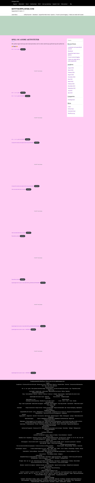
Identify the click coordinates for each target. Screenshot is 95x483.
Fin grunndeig (51, 478)
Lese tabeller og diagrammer (39, 439)
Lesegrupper (66, 473)
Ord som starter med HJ (44, 441)
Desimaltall (19, 407)
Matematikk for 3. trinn (30, 399)
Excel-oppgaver (49, 409)
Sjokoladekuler (78, 480)
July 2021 (70, 90)
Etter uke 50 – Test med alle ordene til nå (63, 471)
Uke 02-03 (75, 471)
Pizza (73, 480)
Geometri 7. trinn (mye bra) (38, 415)
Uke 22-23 (56, 473)
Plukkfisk (77, 448)
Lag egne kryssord (64, 460)
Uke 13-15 (36, 473)
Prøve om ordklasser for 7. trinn (72, 451)
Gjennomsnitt (47, 415)
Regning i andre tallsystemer (73, 424)
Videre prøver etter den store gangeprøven (52, 413)
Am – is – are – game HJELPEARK (18, 96)
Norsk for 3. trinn (49, 436)
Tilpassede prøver (39, 413)
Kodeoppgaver (66, 415)
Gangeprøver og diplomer (49, 410)
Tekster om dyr (39, 433)
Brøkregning (46, 403)
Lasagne (57, 481)
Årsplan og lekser (51, 474)
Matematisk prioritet (79, 415)
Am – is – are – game (16, 49)
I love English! (32, 391)
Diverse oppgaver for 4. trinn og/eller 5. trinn (35, 421)
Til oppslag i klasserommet (61, 474)
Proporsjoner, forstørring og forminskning (47, 424)
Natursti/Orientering (56, 467)
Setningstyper (54, 439)
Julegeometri (29, 415)
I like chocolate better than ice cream (18, 189)
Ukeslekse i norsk (22, 437)
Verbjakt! (55, 394)
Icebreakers (57, 458)
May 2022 (70, 79)
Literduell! (54, 422)
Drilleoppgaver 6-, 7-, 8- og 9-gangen (44, 411)
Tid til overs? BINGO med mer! (41, 474)
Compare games (49, 388)
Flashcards (55, 385)
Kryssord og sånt (60, 445)
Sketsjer (81, 448)
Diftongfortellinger (68, 445)
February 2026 (71, 72)
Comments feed (71, 111)
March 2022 (70, 81)
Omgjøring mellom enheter (49, 419)
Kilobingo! (47, 422)
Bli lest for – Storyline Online (58, 384)
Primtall (36, 424)
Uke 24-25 (61, 473)
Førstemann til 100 (37, 428)
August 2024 (71, 74)
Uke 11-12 (31, 473)
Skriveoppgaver (24, 441)
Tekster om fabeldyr (53, 434)
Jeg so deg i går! (43, 443)
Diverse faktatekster (63, 434)
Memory (75, 445)
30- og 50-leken (42, 467)
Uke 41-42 (37, 471)
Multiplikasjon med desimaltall (47, 418)
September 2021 (72, 88)
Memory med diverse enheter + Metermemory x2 (67, 422)
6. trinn (67, 400)
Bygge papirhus (22, 415)
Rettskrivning (51, 447)
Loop (70, 388)
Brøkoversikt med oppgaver (37, 403)
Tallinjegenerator (77, 428)
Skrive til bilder (77, 460)
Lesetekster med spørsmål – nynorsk (41, 434)
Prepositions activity (15, 236)
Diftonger (44, 437)
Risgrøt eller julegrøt (35, 481)
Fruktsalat (23, 478)
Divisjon (52, 406)
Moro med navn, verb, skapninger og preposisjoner (55, 451)
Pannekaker (52, 481)
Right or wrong (51, 389)
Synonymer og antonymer (70, 441)
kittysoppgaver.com (23, 9)
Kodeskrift (70, 434)
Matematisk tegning (29, 418)
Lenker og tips (45, 391)
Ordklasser (48, 439)
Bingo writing (49, 384)
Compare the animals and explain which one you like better (22, 142)
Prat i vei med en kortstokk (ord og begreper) (26, 445)
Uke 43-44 (42, 471)
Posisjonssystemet (30, 424)
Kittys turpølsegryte (25, 480)
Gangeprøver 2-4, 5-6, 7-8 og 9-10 (59, 411)
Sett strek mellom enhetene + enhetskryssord (34, 422)
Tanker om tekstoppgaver (49, 429)
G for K (62, 448)
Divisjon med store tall (30, 407)
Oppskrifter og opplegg (49, 477)
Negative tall (71, 418)
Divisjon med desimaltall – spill (60, 407)
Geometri (24, 414)
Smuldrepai (62, 478)
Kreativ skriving (39, 455)
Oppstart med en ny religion (60, 465)
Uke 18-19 (46, 473)
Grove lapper (60, 480)
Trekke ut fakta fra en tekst (63, 439)
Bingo (23, 394)
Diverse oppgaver (53, 403)
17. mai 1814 (51, 458)
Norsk (27, 4)
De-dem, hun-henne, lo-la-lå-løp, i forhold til (44, 445)
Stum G (62, 441)
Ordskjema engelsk (65, 396)
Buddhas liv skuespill (40, 465)
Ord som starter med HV (33, 441)
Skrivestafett (48, 456)
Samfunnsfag (33, 4)
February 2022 (71, 83)
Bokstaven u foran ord (37, 437)
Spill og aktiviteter (45, 426)
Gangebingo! (64, 413)
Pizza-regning (50, 404)
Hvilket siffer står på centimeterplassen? (53, 421)
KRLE (39, 4)
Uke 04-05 (80, 471)
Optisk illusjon (23, 424)
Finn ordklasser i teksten (52, 454)
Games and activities (49, 387)
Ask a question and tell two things (38, 388)
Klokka (61, 415)
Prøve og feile (63, 424)
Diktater (66, 448)
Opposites (68, 391)
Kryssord (24, 448)
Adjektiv (48, 443)
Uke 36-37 (27, 471)
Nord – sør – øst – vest (28, 460)
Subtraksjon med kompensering (32, 400)
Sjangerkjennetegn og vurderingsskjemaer (29, 456)
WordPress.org (71, 113)
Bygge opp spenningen (56, 456)
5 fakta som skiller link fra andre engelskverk (74, 60)
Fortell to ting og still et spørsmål (75, 456)
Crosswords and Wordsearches (76, 384)
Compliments (19, 384)
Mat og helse (64, 4)
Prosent (58, 424)
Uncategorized (71, 99)
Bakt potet (57, 478)
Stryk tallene (65, 428)
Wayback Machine (53, 462)
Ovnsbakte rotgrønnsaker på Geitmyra (73, 478)
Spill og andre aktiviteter (78, 473)
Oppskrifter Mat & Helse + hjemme (74, 54)
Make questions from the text (55, 391)
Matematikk (21, 4)
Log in (69, 106)
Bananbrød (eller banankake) (36, 480)
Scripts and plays (61, 394)
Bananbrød (70, 51)
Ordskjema (60, 454)
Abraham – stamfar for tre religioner (27, 465)
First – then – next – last (47, 385)
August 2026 (71, 68)
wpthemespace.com (59, 381)
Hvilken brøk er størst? (78, 403)
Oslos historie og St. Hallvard (39, 460)
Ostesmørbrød (29, 478)
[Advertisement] (47, 25)
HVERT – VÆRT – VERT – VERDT (53, 448)
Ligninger (72, 415)
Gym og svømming (46, 4)
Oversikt (74, 400)
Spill (54, 404)
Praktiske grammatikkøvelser (38, 392)
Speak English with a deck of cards (73, 394)
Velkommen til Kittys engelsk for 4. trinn (49, 470)
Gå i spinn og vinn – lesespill (64, 437)
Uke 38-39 (32, 471)
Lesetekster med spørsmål (46, 432)
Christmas (67, 384)
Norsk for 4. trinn (49, 440)
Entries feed (71, 108)
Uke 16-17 (41, 473)
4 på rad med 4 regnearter (27, 428)
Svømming (48, 467)
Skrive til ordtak (41, 456)
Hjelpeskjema (79, 407)
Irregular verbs (38, 391)
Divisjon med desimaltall (48, 407)
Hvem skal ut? (57, 460)
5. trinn (63, 400)
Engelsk (15, 4)
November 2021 (71, 86)
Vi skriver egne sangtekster (56, 443)
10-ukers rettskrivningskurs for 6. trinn (38, 448)
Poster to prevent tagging (74, 57)
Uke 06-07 (21, 473)
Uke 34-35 (22, 471)
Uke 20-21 (51, 473)
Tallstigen (71, 428)
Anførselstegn (71, 448)
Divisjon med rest (38, 407)
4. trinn (59, 400)
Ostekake (69, 481)
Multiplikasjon (51, 417)
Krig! (50, 422)
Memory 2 (40, 394)
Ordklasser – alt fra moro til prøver (49, 449)
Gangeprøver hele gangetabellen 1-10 (74, 411)
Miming (63, 391)
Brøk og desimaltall (49, 402)
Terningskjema (65, 456)
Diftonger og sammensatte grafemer (68, 444)
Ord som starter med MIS (55, 441)
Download (23, 49)
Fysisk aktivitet (70, 403)
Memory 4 (50, 394)
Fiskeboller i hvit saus (44, 481)
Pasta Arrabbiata (67, 480)
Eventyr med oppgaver (43, 458)
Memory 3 (45, 394)
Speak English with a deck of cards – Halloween (39, 396)
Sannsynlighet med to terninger (49, 425)
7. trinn (70, 400)
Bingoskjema (29, 437)
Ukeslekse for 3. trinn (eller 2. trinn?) (47, 400)
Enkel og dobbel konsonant (52, 437)
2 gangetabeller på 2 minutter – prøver (28, 411)
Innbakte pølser (63, 481)
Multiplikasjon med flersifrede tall (61, 418)
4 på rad (39, 418)
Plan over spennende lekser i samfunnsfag (39, 462)
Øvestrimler (79, 445)
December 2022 (71, 77)
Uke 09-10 (26, 473)
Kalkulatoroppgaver (55, 415)
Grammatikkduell (29, 394)
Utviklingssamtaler (64, 458)
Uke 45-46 (47, 471)
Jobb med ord (49, 452)
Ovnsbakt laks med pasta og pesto (50, 480)
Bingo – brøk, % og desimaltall (25, 403)
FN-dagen (21, 460)
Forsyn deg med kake (62, 403)
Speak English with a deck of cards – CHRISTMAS (21, 329)
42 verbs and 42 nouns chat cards (29, 384)
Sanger (71, 473)
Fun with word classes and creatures (61, 388)
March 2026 (70, 70)
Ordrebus (71, 460)
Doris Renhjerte (19, 448)
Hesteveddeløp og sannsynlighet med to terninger (52, 428)
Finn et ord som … (43, 454)
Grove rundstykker (44, 478)
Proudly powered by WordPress (37, 381)
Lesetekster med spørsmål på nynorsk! (75, 48)
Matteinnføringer (65, 399)
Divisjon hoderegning (71, 407)
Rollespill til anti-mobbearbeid (73, 465)
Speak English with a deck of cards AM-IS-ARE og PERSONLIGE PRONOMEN (26, 282)
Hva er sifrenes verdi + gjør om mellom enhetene (72, 421)
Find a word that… (56, 396)
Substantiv (78, 441)
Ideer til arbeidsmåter (49, 465)
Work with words (59, 395)
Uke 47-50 (52, 471)
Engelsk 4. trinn (56, 4)
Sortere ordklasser (33, 451)
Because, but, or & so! (41, 384)
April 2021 (70, 92)
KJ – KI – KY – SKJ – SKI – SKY (77, 437)
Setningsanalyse (34, 458)
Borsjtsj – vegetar (36, 478)
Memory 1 (35, 394)
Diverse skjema (41, 451)
